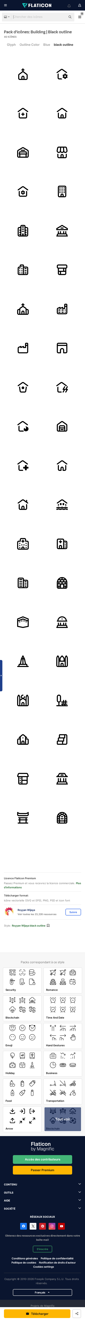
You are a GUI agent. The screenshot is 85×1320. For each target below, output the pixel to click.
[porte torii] (23, 818)
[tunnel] (62, 818)
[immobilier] (23, 740)
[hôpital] (23, 113)
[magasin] (62, 152)
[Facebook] (23, 1226)
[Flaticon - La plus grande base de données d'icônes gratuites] (37, 5)
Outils (8, 1192)
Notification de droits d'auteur (57, 1262)
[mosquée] (62, 661)
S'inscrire (42, 1249)
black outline (63, 45)
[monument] (23, 661)
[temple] (62, 779)
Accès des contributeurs (42, 1159)
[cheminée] (62, 270)
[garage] (23, 152)
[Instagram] (52, 1226)
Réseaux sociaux (42, 1216)
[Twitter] (33, 1226)
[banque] (62, 231)
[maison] (62, 74)
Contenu (10, 1184)
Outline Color (30, 45)
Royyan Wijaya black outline (28, 925)
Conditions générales (25, 1258)
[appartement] (23, 270)
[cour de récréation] (62, 700)
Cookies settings (43, 1266)
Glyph (11, 45)
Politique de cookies (23, 1262)
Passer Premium (42, 1170)
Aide (7, 1200)
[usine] (62, 309)
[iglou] (62, 583)
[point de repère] (62, 622)
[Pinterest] (42, 1226)
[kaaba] (23, 622)
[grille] (62, 348)
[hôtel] (23, 583)
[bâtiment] (62, 191)
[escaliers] (62, 740)
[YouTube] (61, 1226)
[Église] (23, 74)
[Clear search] (61, 17)
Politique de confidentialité (57, 1258)
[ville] (23, 231)
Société (9, 1208)
